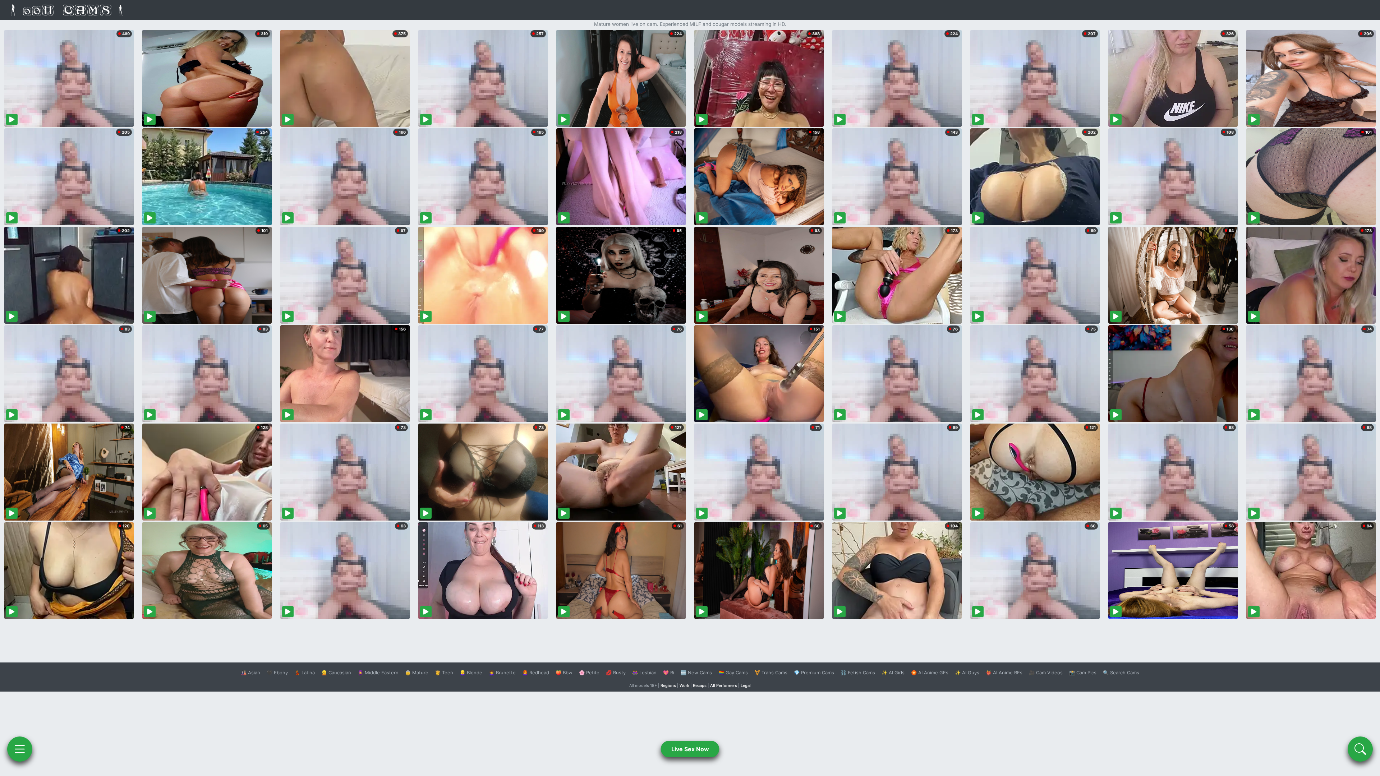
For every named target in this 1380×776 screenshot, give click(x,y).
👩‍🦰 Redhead (535, 672)
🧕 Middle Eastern (378, 672)
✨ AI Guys (967, 672)
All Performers (723, 685)
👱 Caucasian (336, 672)
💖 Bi (668, 672)
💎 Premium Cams (814, 672)
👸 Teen (444, 672)
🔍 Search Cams (1121, 672)
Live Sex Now (690, 749)
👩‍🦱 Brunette (502, 672)
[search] (1360, 749)
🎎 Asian (250, 672)
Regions (668, 685)
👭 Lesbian (644, 672)
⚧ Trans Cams (770, 672)
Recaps (700, 685)
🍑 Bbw (564, 672)
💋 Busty (616, 672)
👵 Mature (416, 672)
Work (684, 685)
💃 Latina (304, 672)
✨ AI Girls (893, 672)
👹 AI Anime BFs (1004, 672)
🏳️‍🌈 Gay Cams (733, 672)
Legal (746, 685)
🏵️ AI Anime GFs (929, 672)
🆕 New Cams (696, 672)
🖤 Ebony (277, 672)
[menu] (19, 749)
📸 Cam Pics (1082, 672)
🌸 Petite (589, 672)
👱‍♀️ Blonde (471, 672)
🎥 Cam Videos (1046, 672)
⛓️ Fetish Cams (858, 672)
